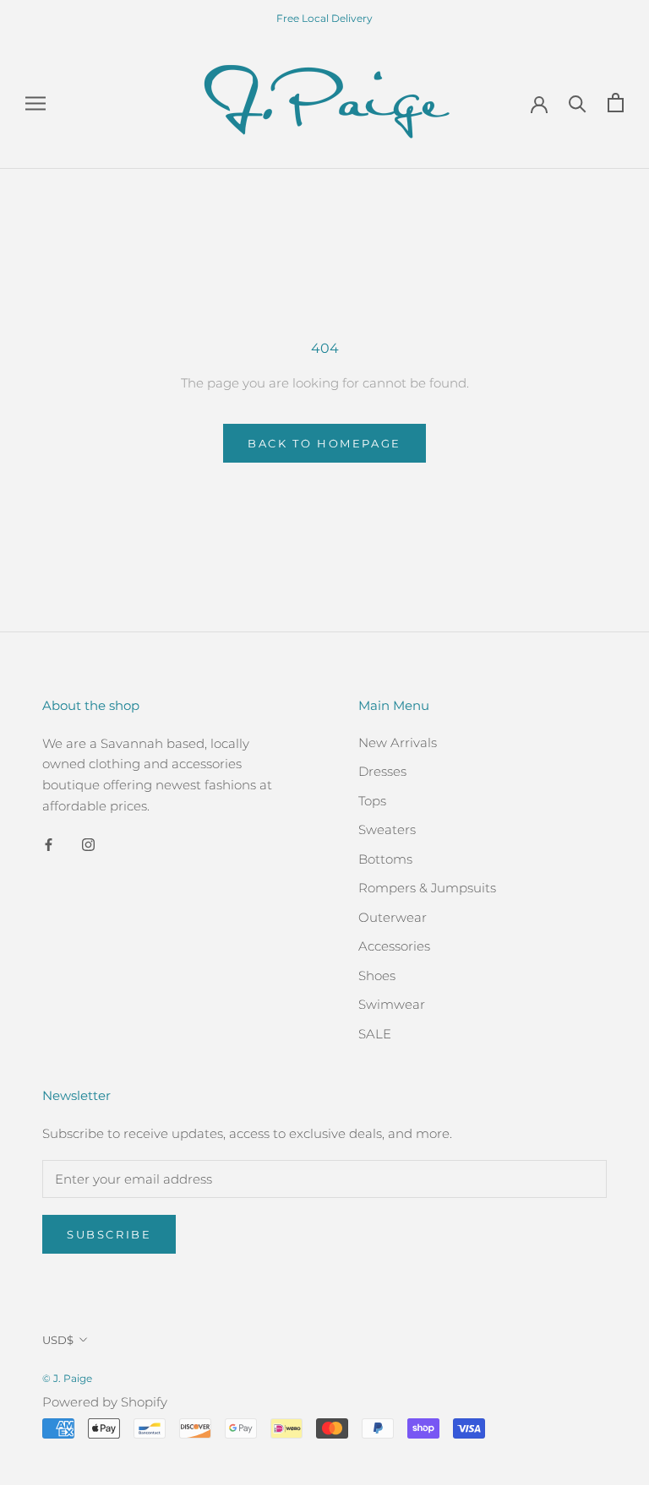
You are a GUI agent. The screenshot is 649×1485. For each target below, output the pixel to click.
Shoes (376, 975)
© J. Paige (67, 1378)
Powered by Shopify (104, 1402)
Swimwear (391, 1004)
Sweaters (387, 829)
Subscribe (109, 1234)
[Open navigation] (35, 103)
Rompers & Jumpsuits (427, 888)
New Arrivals (397, 742)
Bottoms (385, 859)
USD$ (58, 1340)
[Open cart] (616, 102)
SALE (374, 1034)
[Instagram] (88, 844)
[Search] (577, 102)
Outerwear (392, 917)
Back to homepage (324, 443)
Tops (372, 801)
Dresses (382, 771)
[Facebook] (48, 844)
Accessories (394, 946)
